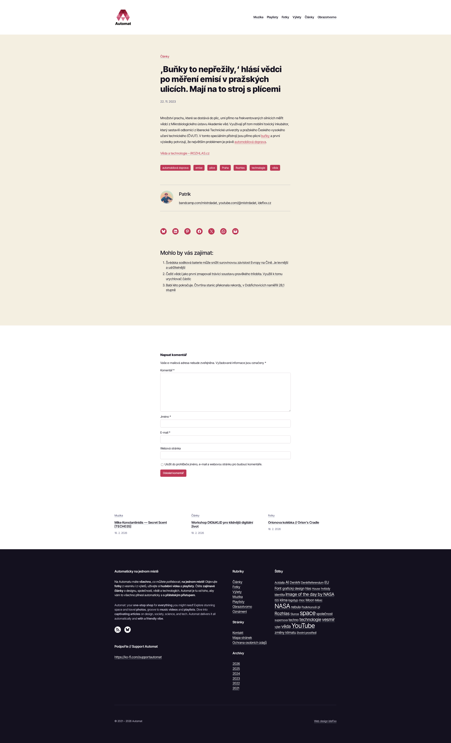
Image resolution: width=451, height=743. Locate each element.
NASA (282, 606)
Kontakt (238, 633)
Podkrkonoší (309, 607)
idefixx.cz (264, 203)
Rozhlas (240, 167)
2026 (236, 664)
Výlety (237, 592)
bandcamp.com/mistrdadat (198, 203)
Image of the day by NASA (310, 594)
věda (275, 167)
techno (294, 620)
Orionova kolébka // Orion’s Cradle (293, 522)
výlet (277, 627)
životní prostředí (306, 632)
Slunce (295, 614)
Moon (310, 600)
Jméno (165, 416)
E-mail (165, 432)
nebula (296, 607)
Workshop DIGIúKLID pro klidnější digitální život (222, 524)
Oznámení (240, 611)
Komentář (167, 370)
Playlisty (239, 602)
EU (327, 582)
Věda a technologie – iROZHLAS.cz (184, 153)
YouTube (303, 626)
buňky (265, 136)
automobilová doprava (250, 142)
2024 (236, 673)
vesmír (328, 619)
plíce (212, 167)
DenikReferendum (312, 582)
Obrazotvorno (242, 606)
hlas (308, 588)
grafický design (293, 588)
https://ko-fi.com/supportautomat (138, 657)
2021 (236, 688)
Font (278, 588)
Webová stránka (170, 448)
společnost (324, 614)
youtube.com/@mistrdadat (237, 203)
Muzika (119, 515)
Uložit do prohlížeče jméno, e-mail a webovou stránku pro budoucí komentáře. (213, 464)
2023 (236, 678)
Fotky (271, 515)
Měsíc (318, 600)
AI (287, 582)
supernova (281, 620)
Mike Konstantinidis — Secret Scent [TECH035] (141, 524)
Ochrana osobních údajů (250, 642)
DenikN (295, 582)
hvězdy (325, 588)
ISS (277, 600)
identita (280, 594)
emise (199, 167)
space (308, 613)
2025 (236, 669)
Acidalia (280, 582)
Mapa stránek (242, 638)
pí (319, 607)
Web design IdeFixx (325, 721)
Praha (225, 167)
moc (302, 600)
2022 (236, 683)
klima (284, 600)
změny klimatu (285, 632)
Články (164, 56)
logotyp (293, 600)
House (316, 588)
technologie (258, 167)
